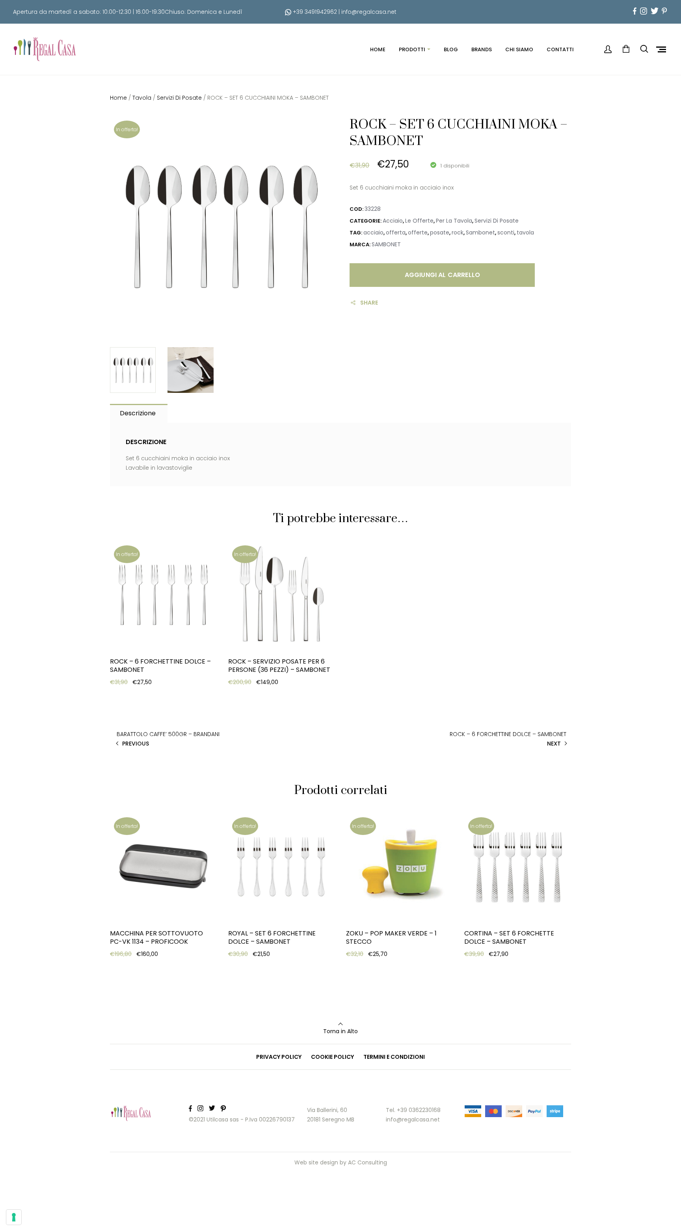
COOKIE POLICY (332, 1057)
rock (457, 232)
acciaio (373, 232)
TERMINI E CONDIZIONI (394, 1057)
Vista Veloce (138, 717)
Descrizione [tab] (138, 413)
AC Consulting (367, 1162)
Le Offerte (419, 221)
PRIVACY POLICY (278, 1057)
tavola (525, 232)
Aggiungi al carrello (442, 274)
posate (439, 232)
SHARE (369, 303)
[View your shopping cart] (626, 49)
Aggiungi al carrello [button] (149, 697)
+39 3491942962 (314, 12)
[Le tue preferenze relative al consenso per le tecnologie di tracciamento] (13, 1217)
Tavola (141, 98)
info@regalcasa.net (368, 12)
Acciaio (393, 221)
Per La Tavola (454, 221)
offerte (418, 232)
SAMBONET (386, 244)
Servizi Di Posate (179, 98)
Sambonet (480, 232)
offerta (396, 232)
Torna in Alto (340, 1031)
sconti (505, 232)
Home (118, 98)
